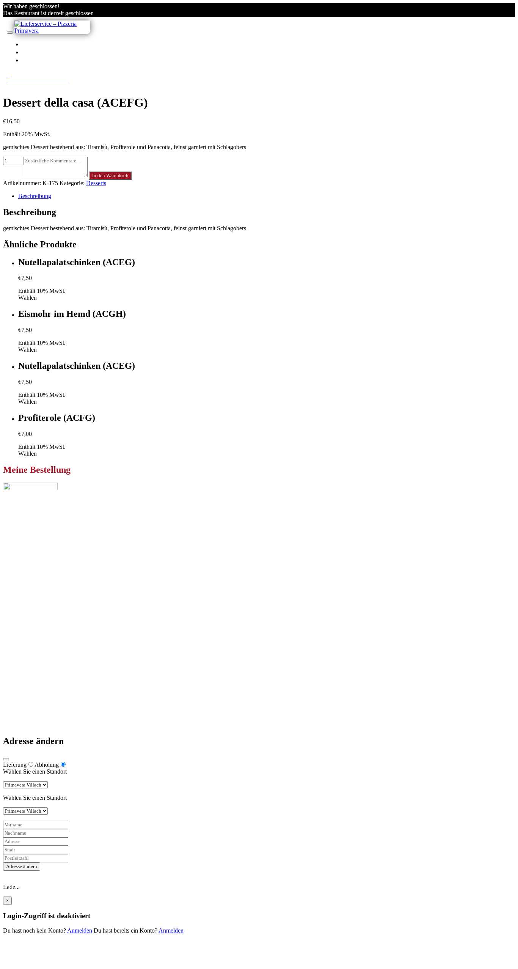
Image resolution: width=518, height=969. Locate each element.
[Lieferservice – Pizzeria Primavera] (52, 30)
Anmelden (79, 930)
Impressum (31, 705)
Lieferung (15, 764)
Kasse (25, 648)
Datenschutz (33, 698)
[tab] (266, 196)
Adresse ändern (21, 866)
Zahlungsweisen (37, 684)
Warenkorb (31, 654)
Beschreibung (34, 196)
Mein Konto (32, 641)
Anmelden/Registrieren (77, 60)
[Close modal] (6, 759)
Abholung (47, 764)
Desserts (96, 183)
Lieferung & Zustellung (46, 691)
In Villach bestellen (71, 44)
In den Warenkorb (110, 175)
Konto (42, 52)
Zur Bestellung (21, 561)
